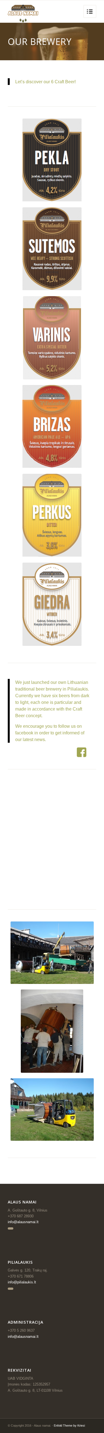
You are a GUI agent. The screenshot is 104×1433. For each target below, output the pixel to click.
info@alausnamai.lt (23, 1222)
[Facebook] (10, 1228)
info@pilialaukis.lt (22, 1282)
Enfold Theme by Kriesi (69, 1425)
